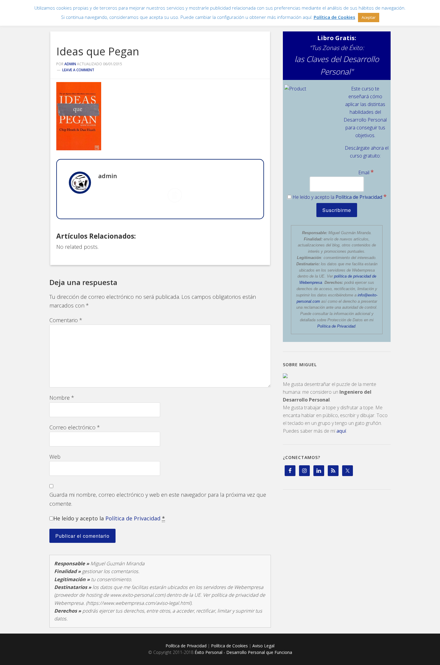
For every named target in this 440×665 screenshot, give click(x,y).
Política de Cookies (229, 646)
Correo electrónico (74, 427)
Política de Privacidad (132, 518)
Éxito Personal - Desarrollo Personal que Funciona (243, 652)
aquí (341, 431)
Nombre (61, 397)
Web (54, 456)
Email (366, 172)
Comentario (65, 320)
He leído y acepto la (109, 518)
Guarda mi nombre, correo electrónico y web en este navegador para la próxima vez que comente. (157, 499)
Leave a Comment (78, 69)
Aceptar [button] (369, 17)
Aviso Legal (263, 646)
